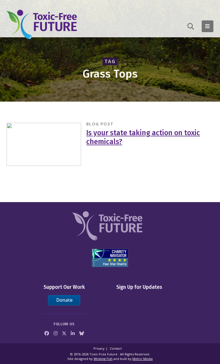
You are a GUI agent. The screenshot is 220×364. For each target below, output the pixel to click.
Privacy (99, 348)
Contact (116, 348)
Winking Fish (103, 359)
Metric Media (142, 359)
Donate (64, 300)
